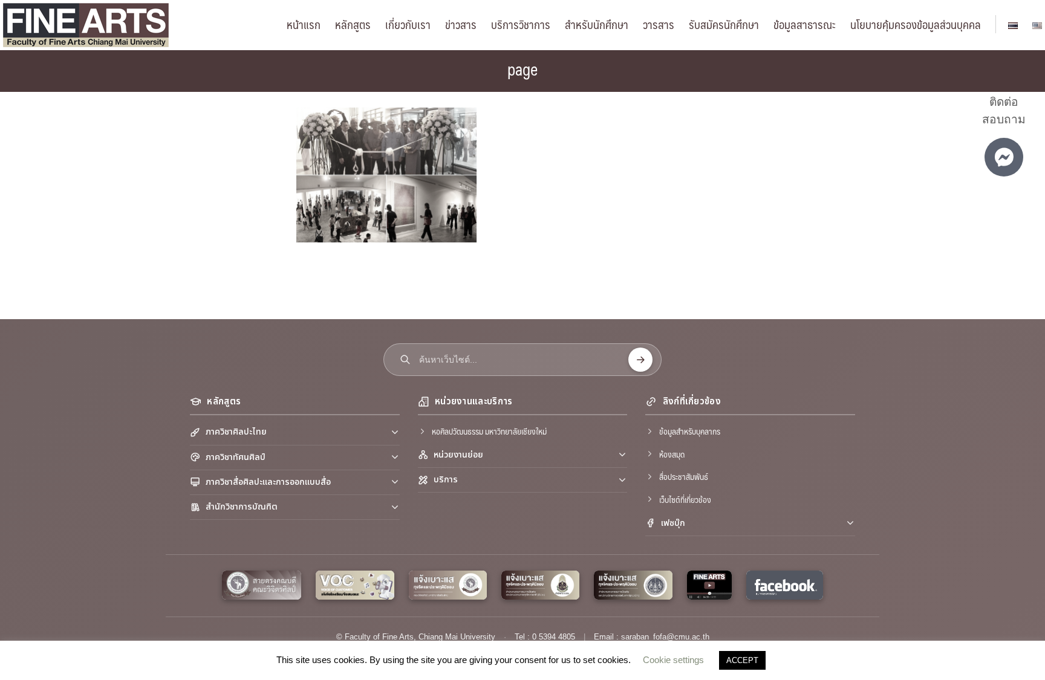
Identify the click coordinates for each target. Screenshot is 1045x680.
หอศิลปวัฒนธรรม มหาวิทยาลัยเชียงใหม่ (489, 431)
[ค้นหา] (640, 360)
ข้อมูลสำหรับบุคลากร (689, 431)
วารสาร (658, 24)
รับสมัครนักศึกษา (724, 24)
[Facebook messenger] (1004, 157)
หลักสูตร (353, 24)
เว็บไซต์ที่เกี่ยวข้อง (685, 499)
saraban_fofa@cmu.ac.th (665, 636)
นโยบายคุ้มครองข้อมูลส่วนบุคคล (915, 24)
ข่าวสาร (461, 24)
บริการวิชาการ (520, 24)
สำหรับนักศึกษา (596, 24)
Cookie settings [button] (673, 660)
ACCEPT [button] (742, 660)
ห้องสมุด (672, 454)
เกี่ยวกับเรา (408, 24)
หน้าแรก (304, 24)
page (522, 69)
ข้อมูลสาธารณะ (804, 24)
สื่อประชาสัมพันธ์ (683, 476)
